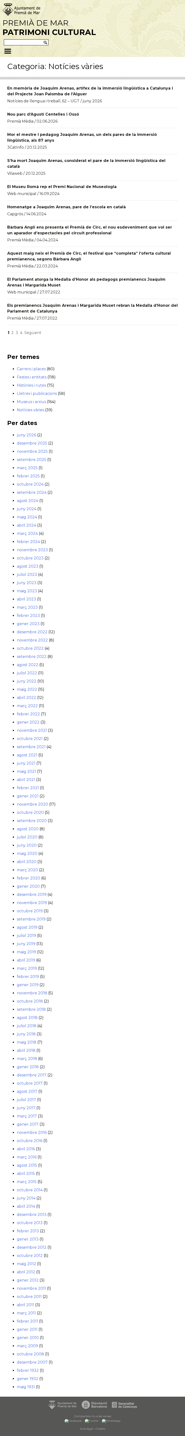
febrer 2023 (28, 615)
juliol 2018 (26, 1026)
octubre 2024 (30, 484)
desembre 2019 (31, 894)
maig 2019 (26, 952)
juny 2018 (26, 1034)
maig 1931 (26, 1387)
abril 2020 (26, 861)
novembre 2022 (32, 640)
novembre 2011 (31, 1288)
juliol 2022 (27, 673)
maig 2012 (26, 1264)
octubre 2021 (30, 738)
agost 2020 (28, 829)
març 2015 (27, 1181)
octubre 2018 (30, 1001)
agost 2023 (27, 566)
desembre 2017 (31, 1075)
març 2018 (27, 1058)
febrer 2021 (28, 788)
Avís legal (86, 1428)
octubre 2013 (30, 1222)
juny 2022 (26, 681)
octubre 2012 (30, 1255)
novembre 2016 (32, 1132)
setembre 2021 (31, 747)
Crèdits (100, 1428)
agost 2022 (27, 664)
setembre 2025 (31, 459)
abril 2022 (26, 697)
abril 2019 (26, 960)
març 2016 (27, 1157)
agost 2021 (27, 755)
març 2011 (26, 1313)
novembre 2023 (32, 550)
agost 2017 (27, 1091)
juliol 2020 (27, 837)
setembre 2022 (31, 656)
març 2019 (27, 968)
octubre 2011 (29, 1296)
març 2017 (27, 1116)
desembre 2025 (32, 443)
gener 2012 (28, 1280)
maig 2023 (27, 591)
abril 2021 (26, 779)
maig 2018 (26, 1042)
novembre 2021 (32, 730)
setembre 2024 (31, 492)
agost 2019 (27, 927)
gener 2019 (28, 985)
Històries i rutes (31, 385)
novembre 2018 (32, 993)
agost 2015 (27, 1165)
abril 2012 (26, 1272)
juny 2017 (26, 1108)
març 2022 (27, 706)
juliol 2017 (26, 1099)
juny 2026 (26, 435)
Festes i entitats (31, 377)
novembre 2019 (32, 902)
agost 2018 (27, 1017)
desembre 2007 (32, 1362)
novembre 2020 (32, 804)
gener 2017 (28, 1124)
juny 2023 (26, 582)
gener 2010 (28, 1337)
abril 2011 (25, 1305)
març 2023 (27, 607)
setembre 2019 (31, 919)
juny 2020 (27, 845)
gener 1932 (27, 1378)
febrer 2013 (28, 1231)
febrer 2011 (27, 1321)
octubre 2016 (29, 1140)
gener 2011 (27, 1329)
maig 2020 (27, 853)
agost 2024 (27, 500)
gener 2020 (28, 886)
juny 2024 (26, 509)
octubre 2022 (30, 648)
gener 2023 (28, 623)
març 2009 (27, 1346)
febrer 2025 (28, 476)
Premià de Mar (49, 27)
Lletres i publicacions (37, 393)
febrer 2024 (28, 541)
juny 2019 (26, 943)
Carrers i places (31, 369)
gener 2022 (28, 722)
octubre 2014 (30, 1190)
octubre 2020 (30, 812)
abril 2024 (26, 525)
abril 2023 (26, 599)
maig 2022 (27, 689)
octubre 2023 (30, 558)
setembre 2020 (32, 820)
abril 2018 (26, 1050)
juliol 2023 (27, 574)
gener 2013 (28, 1239)
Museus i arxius (31, 401)
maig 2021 (26, 771)
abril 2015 (26, 1173)
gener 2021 (28, 796)
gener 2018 (28, 1067)
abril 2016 (26, 1149)
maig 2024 (27, 517)
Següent (32, 332)
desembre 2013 (31, 1214)
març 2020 (27, 870)
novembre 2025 (32, 451)
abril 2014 (26, 1206)
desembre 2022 (32, 632)
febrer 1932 (28, 1370)
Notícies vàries (30, 410)
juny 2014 (26, 1198)
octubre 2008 (30, 1354)
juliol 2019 (26, 935)
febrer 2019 (28, 976)
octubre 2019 (30, 911)
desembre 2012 (31, 1247)
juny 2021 (26, 763)
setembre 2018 (31, 1009)
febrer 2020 (28, 878)
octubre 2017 (30, 1083)
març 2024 (27, 533)
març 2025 (27, 468)
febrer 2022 (28, 714)
